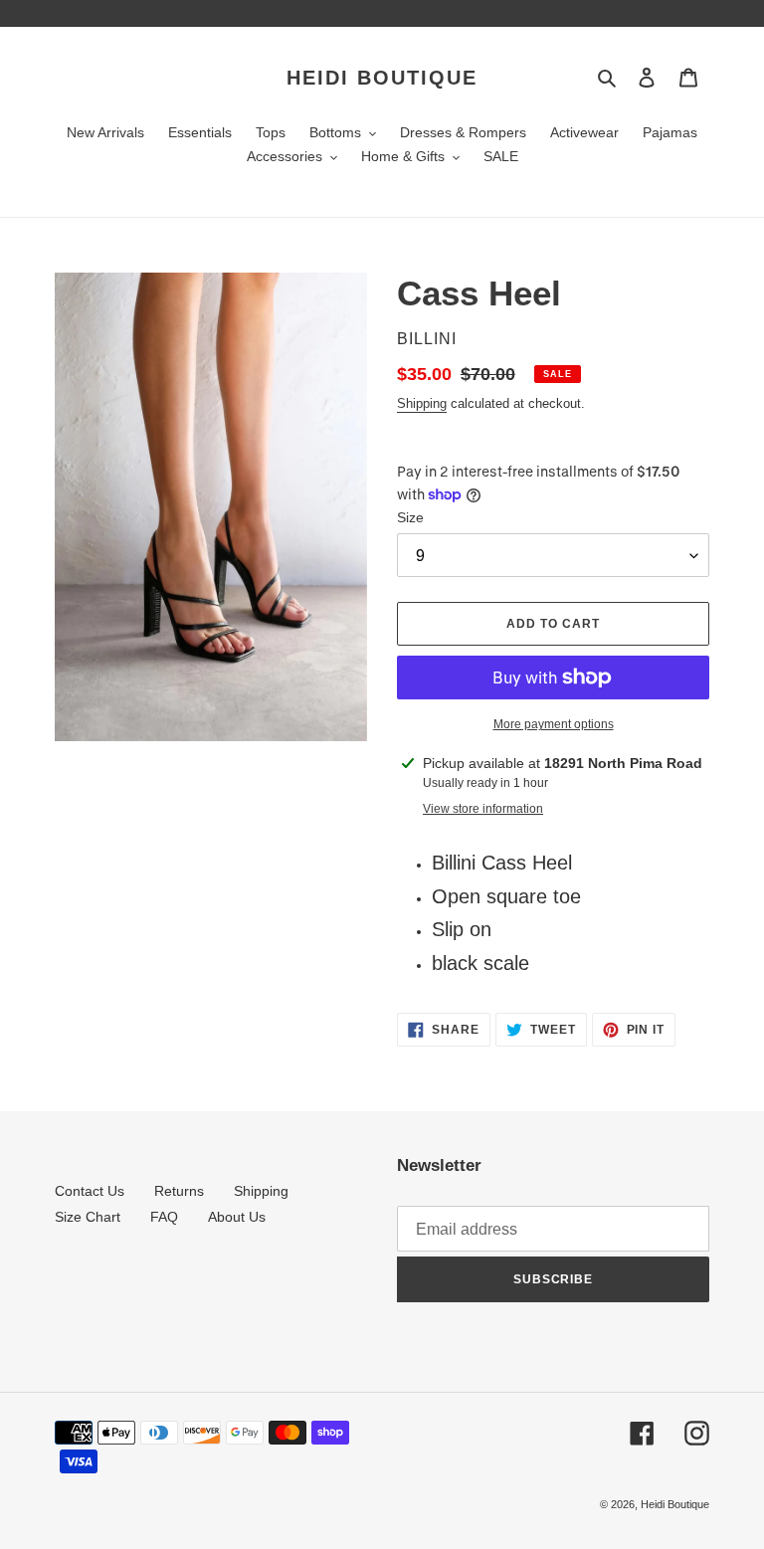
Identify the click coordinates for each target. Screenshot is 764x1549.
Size (410, 517)
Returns (179, 1191)
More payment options (553, 724)
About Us (237, 1217)
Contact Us (89, 1191)
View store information (483, 809)
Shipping (422, 403)
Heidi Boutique (382, 78)
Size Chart (87, 1217)
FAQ (164, 1217)
